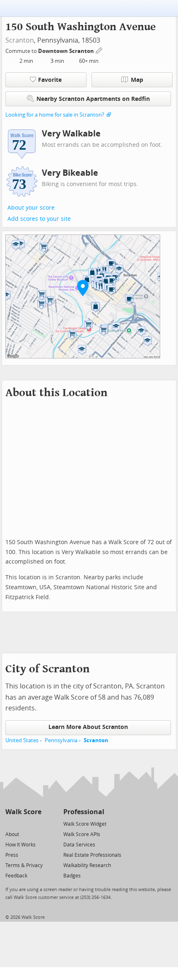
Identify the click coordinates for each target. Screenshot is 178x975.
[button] (83, 287)
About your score (31, 207)
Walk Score (23, 812)
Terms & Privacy (24, 865)
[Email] (36, 823)
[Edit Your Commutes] (99, 50)
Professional (83, 812)
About (12, 834)
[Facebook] (23, 823)
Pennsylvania (61, 740)
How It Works (20, 845)
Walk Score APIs (81, 834)
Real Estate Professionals (92, 855)
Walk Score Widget (84, 824)
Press (11, 855)
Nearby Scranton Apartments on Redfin (93, 99)
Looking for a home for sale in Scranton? (54, 115)
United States (21, 740)
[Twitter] (10, 823)
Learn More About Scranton (88, 727)
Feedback (16, 876)
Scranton (19, 40)
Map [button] (137, 80)
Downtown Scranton (66, 51)
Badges (72, 876)
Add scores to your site (39, 218)
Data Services (79, 845)
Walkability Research (87, 865)
